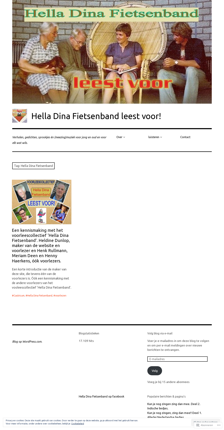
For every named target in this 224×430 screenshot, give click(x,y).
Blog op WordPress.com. (27, 341)
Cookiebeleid (77, 423)
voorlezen (60, 295)
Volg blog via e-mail (159, 333)
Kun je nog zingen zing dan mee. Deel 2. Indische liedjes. (173, 406)
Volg (155, 370)
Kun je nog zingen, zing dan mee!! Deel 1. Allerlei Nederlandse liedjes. (174, 415)
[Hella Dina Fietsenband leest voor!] (112, 52)
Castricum (19, 295)
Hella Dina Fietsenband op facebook (101, 396)
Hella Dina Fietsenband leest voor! (96, 116)
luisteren (153, 137)
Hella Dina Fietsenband (39, 295)
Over (119, 137)
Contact (185, 137)
